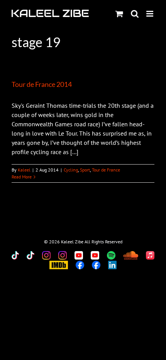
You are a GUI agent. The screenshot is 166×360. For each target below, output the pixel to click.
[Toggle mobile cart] (119, 14)
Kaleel (24, 170)
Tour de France (106, 170)
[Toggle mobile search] (135, 14)
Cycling (71, 170)
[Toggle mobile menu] (150, 14)
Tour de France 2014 (42, 84)
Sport (85, 170)
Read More (22, 177)
